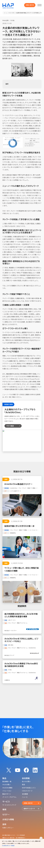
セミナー (6, 814)
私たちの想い (26, 781)
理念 (23, 784)
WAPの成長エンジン (29, 788)
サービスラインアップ (9, 805)
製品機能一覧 (6, 781)
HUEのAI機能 (7, 788)
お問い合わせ (30, 5)
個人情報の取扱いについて (8, 835)
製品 (4, 778)
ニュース (24, 797)
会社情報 (26, 778)
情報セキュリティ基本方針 (8, 837)
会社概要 (25, 794)
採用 (4, 824)
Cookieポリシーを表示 (8, 845)
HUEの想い (6, 784)
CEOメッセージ (27, 791)
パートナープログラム (9, 797)
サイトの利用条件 (21, 835)
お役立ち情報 (11, 12)
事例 (4, 809)
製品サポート (6, 794)
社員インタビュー (7, 827)
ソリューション (7, 791)
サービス (6, 802)
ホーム (5, 12)
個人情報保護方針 (20, 837)
